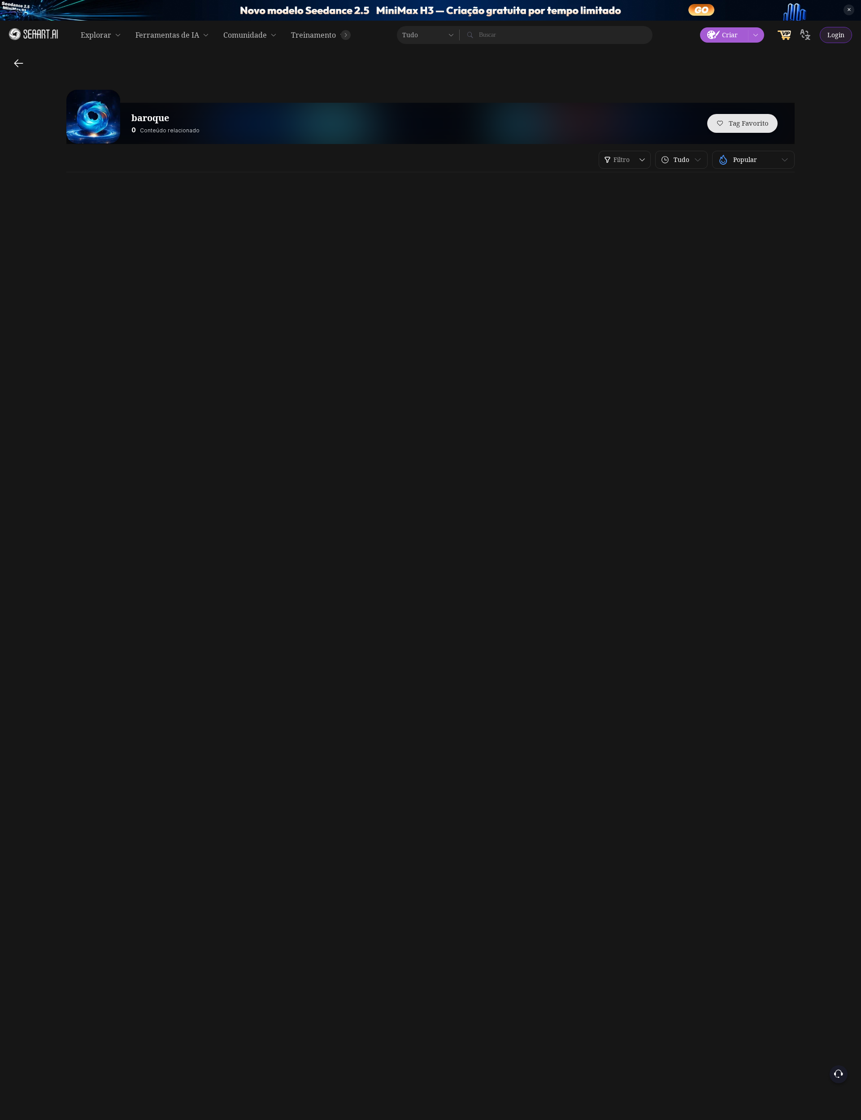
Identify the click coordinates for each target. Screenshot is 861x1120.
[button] (681, 160)
